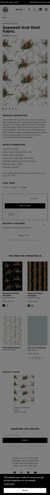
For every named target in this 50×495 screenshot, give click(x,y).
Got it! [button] (25, 490)
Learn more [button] (9, 484)
